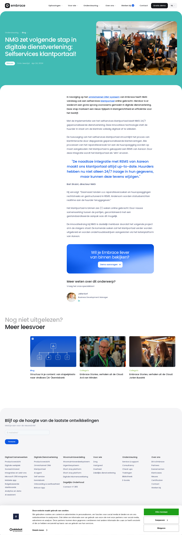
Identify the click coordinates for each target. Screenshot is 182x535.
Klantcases (156, 472)
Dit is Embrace (157, 461)
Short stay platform (72, 469)
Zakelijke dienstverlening (104, 472)
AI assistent (10, 494)
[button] (55, 5)
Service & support (130, 461)
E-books (126, 480)
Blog (24, 32)
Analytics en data (13, 491)
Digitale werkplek (12, 465)
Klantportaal (40, 469)
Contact (144, 5)
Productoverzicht (13, 461)
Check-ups (127, 469)
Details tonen (38, 530)
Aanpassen (160, 520)
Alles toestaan (161, 512)
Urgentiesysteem (71, 465)
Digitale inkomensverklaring (75, 476)
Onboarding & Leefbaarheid (47, 484)
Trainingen (127, 472)
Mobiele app (10, 480)
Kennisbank (39, 480)
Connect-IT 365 (70, 486)
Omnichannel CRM (42, 465)
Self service (39, 476)
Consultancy (128, 465)
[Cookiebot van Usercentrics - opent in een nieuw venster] (16, 530)
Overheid (97, 469)
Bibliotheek (127, 476)
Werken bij (156, 487)
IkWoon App (39, 487)
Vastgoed (98, 465)
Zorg (95, 461)
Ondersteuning (11, 32)
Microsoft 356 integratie (16, 476)
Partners (155, 465)
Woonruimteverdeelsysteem (76, 461)
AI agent (38, 472)
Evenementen (157, 469)
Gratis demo (159, 5)
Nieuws (154, 476)
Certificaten (157, 480)
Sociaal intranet (12, 469)
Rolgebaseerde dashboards (12, 486)
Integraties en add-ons (15, 472)
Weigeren (161, 528)
